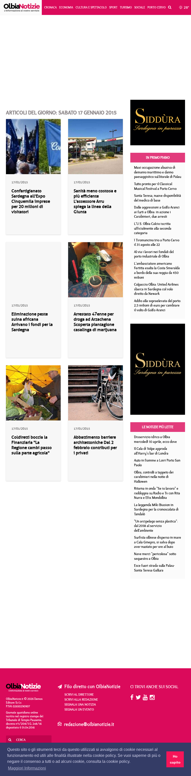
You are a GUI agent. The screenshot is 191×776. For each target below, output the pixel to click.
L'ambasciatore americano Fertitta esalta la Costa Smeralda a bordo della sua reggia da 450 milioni (157, 270)
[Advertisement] (95, 57)
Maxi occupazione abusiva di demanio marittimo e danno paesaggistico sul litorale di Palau (157, 172)
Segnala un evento (79, 709)
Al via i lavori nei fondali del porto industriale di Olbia (154, 254)
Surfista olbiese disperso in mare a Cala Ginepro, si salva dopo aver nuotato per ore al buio (157, 542)
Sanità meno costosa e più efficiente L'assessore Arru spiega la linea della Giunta (95, 201)
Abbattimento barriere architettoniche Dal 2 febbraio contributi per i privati (95, 445)
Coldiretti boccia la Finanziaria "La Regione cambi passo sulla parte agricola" (31, 445)
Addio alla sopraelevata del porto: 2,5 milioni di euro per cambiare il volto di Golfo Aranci (157, 305)
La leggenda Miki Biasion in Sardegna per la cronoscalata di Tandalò (156, 509)
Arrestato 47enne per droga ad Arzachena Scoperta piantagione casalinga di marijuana (95, 321)
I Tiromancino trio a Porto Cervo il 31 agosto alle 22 (156, 242)
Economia (66, 7)
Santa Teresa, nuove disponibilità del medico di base (157, 198)
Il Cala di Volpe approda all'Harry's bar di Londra (151, 451)
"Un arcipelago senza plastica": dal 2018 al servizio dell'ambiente (156, 526)
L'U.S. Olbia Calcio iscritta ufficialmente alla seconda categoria (152, 228)
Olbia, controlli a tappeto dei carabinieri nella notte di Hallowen (154, 477)
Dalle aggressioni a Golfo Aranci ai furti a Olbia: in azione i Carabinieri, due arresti (157, 212)
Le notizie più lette (157, 426)
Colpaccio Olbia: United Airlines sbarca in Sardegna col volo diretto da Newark (156, 289)
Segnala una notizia (80, 704)
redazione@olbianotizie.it (89, 724)
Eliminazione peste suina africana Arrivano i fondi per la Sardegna (32, 321)
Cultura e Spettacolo (91, 7)
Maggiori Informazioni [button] (27, 768)
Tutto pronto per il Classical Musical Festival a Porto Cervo (155, 186)
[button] (168, 7)
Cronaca (50, 7)
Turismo (126, 7)
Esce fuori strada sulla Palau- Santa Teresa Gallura (154, 568)
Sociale (139, 7)
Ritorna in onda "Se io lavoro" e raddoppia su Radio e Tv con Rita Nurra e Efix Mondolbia (157, 493)
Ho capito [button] (175, 759)
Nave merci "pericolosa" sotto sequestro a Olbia (155, 556)
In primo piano (158, 157)
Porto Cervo (156, 7)
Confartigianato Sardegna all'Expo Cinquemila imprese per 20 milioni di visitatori (30, 201)
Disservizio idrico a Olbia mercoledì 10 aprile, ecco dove (155, 439)
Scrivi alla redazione (81, 699)
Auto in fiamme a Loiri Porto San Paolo (157, 462)
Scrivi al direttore (79, 694)
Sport (113, 7)
